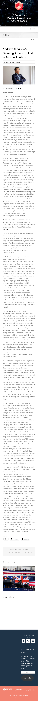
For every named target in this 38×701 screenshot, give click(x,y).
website (5, 229)
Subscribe (27, 678)
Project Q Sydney (9, 62)
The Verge (18, 88)
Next (32, 40)
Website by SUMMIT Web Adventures (19, 697)
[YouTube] (33, 641)
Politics (18, 62)
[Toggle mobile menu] (34, 29)
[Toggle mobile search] (31, 29)
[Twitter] (28, 641)
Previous (26, 40)
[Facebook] (23, 641)
